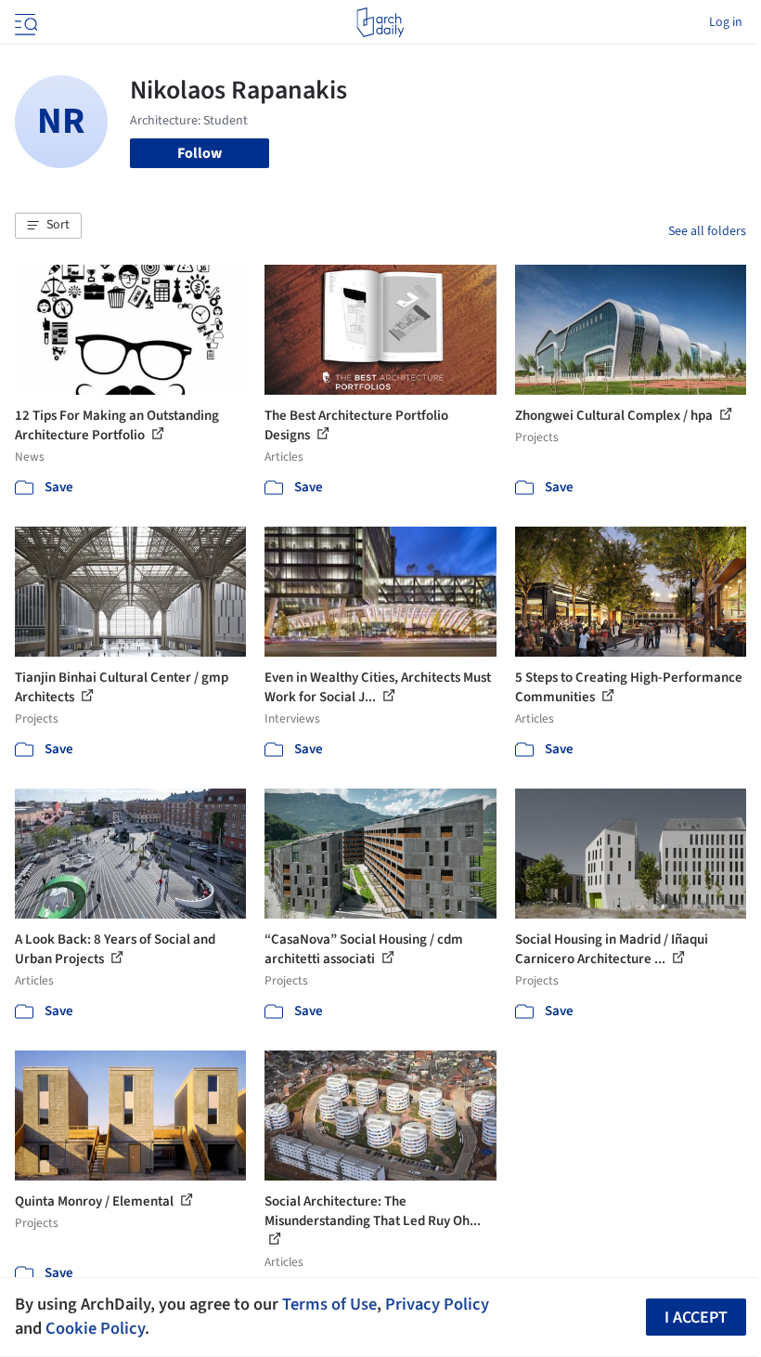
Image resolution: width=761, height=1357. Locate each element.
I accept (696, 1317)
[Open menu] (24, 22)
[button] (48, 226)
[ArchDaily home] (380, 22)
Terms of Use (329, 1304)
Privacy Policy (437, 1304)
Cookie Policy (95, 1328)
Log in (725, 22)
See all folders (707, 231)
